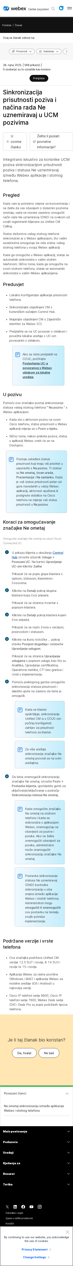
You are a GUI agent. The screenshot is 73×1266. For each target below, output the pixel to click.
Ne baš (49, 1053)
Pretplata (39, 78)
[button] (61, 8)
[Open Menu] (69, 8)
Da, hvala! (24, 1053)
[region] (36, 1246)
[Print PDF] (26, 78)
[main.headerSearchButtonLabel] (53, 7)
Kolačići (10, 1223)
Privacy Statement (34, 1249)
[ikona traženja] (53, 8)
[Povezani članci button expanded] (67, 1094)
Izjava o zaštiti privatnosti (19, 1218)
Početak (6, 25)
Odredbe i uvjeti (14, 1213)
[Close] (67, 1232)
